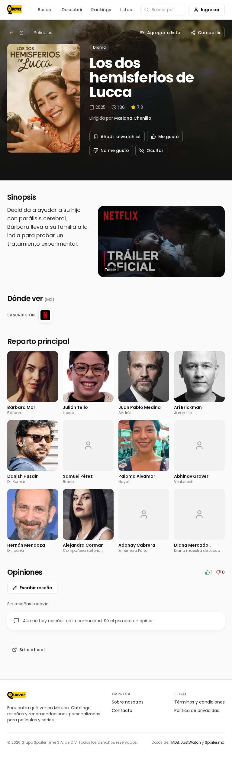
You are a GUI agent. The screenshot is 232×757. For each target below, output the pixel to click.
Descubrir (72, 10)
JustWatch (191, 742)
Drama (99, 47)
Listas (126, 10)
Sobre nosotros (127, 702)
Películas (43, 33)
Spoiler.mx (214, 742)
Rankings (101, 10)
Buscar (45, 10)
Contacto (122, 710)
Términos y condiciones (199, 702)
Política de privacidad (197, 710)
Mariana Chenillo (132, 118)
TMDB (174, 742)
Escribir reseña (36, 588)
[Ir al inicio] (16, 695)
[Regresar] (11, 32)
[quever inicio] (14, 10)
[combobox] (163, 9)
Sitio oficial (32, 650)
